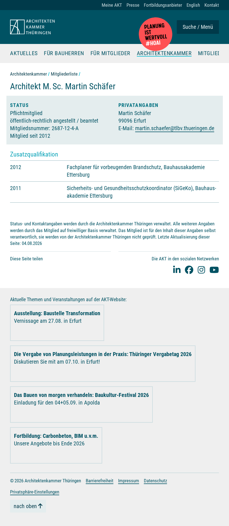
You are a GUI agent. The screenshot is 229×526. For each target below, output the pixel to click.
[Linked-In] (176, 269)
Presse (133, 5)
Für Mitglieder (110, 53)
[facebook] (189, 269)
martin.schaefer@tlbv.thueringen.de (174, 128)
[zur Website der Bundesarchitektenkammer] (155, 34)
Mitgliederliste (64, 74)
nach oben (25, 506)
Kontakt (211, 5)
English (193, 5)
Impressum (128, 480)
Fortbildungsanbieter (163, 5)
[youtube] (214, 269)
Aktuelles (24, 53)
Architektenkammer (164, 53)
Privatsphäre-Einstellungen (34, 492)
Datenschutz (155, 480)
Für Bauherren (64, 53)
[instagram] (201, 269)
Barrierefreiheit (99, 480)
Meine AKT (112, 5)
